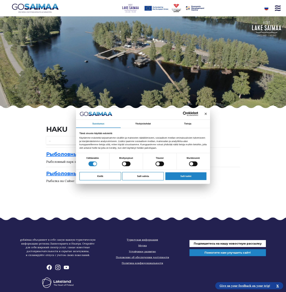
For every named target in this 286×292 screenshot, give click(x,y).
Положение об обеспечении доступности (142, 257)
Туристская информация (142, 239)
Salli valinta (143, 176)
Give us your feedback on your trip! (245, 285)
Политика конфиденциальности (142, 263)
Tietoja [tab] (187, 123)
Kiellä (100, 176)
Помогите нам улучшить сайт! (227, 252)
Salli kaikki (185, 176)
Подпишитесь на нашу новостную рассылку (228, 243)
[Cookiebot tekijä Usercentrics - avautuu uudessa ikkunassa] (185, 114)
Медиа (142, 245)
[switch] (126, 163)
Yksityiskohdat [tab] (143, 123)
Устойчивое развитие (142, 251)
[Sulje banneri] (206, 114)
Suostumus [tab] (98, 123)
